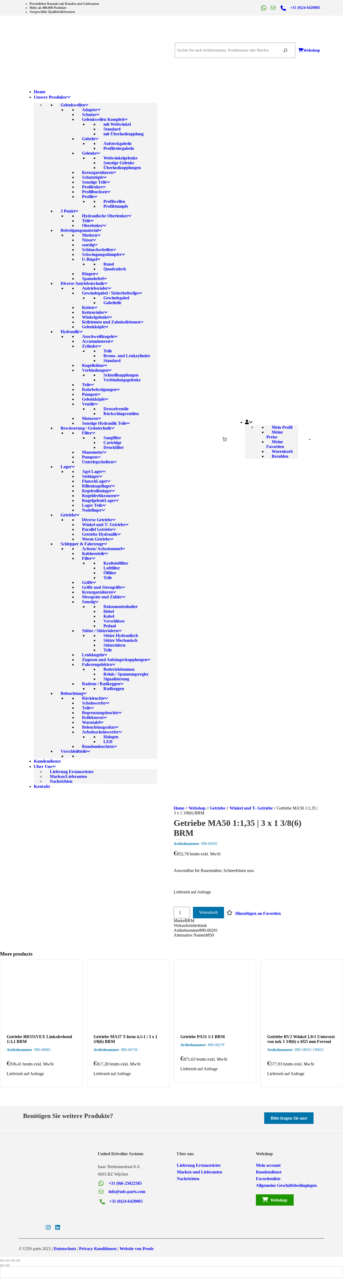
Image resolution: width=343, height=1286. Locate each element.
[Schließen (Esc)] (18, 1260)
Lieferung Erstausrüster (199, 1165)
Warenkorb (208, 912)
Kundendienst (268, 1172)
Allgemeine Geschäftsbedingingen (286, 1185)
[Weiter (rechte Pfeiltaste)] (7, 1265)
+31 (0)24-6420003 (305, 8)
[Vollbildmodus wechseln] (7, 1260)
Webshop (311, 50)
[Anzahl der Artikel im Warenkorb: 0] (224, 439)
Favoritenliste (268, 1178)
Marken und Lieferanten (199, 1172)
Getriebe (217, 808)
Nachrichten (188, 1178)
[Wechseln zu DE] (182, 1272)
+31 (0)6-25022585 (125, 1183)
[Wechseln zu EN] (171, 1272)
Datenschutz (65, 1248)
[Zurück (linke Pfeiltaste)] (2, 1265)
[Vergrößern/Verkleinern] (2, 1260)
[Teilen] (13, 1260)
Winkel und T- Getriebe (251, 808)
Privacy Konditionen (98, 1248)
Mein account (268, 1165)
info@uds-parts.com (127, 1191)
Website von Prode (137, 1248)
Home (179, 808)
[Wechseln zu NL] (161, 1272)
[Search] (285, 50)
